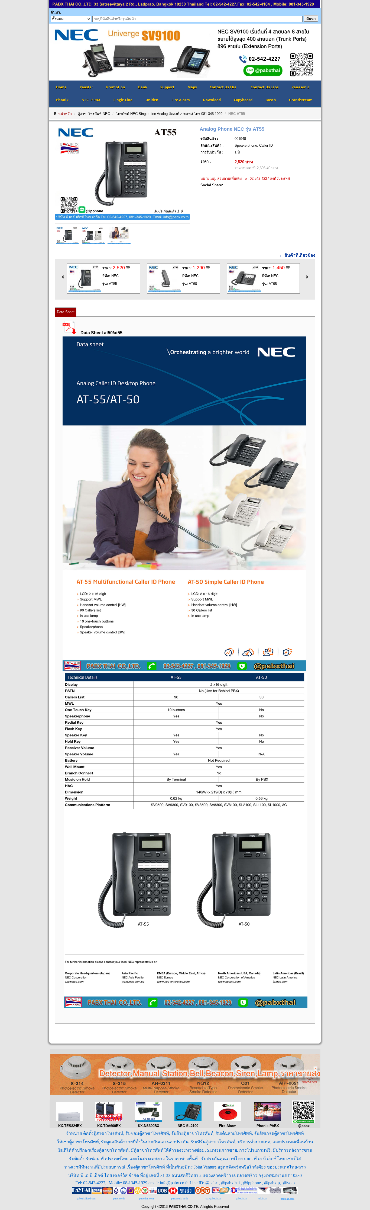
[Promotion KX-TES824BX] (69, 1120)
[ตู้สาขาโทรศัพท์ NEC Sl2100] (188, 1120)
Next (328, 52)
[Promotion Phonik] (267, 1120)
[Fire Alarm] (227, 1120)
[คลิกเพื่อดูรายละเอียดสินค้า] (85, 291)
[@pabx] (303, 1122)
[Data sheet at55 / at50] (71, 333)
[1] (184, 670)
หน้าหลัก (65, 114)
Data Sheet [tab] (65, 312)
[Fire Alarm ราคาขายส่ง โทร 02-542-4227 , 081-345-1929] (185, 1094)
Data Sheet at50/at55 (101, 332)
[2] (185, 1007)
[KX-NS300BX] (148, 1121)
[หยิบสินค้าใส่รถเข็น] (128, 268)
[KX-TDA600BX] (108, 1120)
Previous (41, 52)
